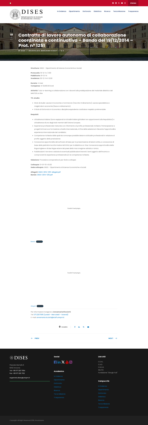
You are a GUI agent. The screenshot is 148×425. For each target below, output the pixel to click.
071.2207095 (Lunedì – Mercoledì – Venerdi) (50, 314)
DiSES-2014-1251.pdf (45, 175)
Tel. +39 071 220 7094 (17, 370)
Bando (33, 241)
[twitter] (119, 3)
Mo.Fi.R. (101, 370)
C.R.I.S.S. (101, 367)
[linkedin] (116, 3)
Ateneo (133, 3)
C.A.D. (100, 364)
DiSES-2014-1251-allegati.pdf (49, 172)
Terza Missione (119, 11)
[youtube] (122, 3)
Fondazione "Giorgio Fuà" (107, 372)
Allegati (33, 306)
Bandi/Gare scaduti (49, 51)
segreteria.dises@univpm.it (20, 378)
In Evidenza (61, 11)
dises (23, 51)
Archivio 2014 (34, 51)
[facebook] (113, 3)
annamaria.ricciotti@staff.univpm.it (50, 317)
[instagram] (125, 3)
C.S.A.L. (100, 362)
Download (39, 241)
